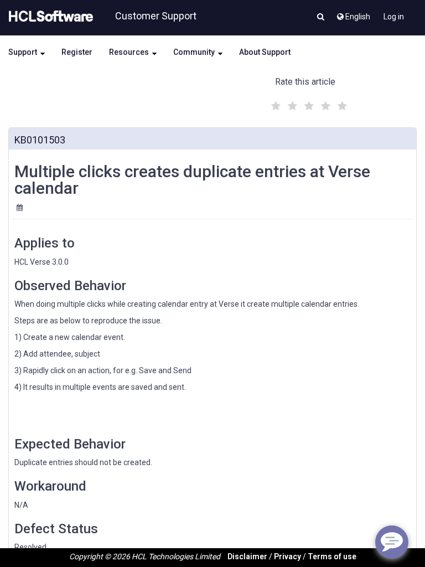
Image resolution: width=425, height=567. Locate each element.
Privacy (287, 556)
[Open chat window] (391, 542)
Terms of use (332, 556)
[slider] (308, 104)
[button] (321, 18)
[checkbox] (274, 103)
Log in (393, 16)
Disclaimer (247, 556)
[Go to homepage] (48, 16)
